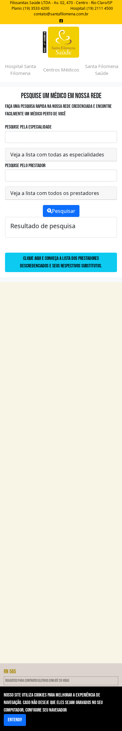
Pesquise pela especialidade (28, 127)
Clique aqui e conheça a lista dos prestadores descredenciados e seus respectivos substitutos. (61, 262)
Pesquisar (63, 211)
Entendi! (15, 720)
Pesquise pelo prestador (25, 166)
